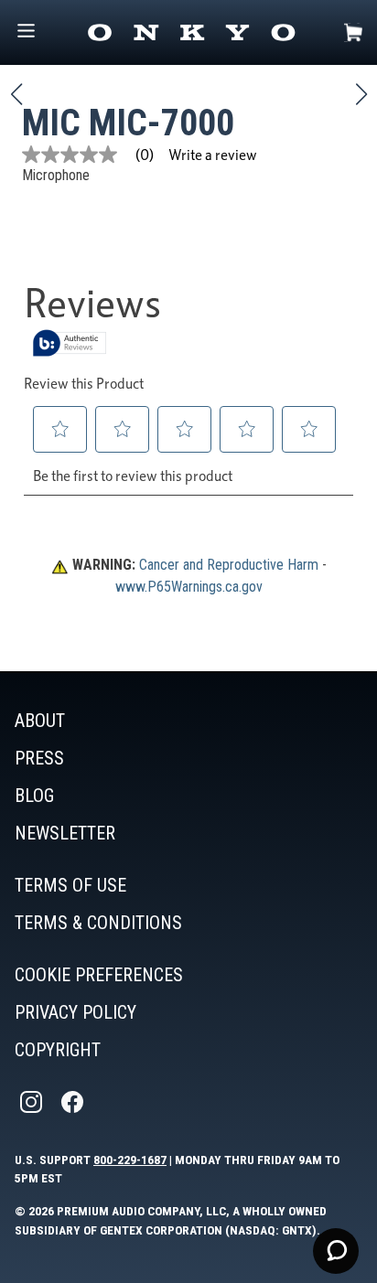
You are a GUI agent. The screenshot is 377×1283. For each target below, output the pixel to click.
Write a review (212, 154)
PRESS (39, 758)
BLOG (34, 796)
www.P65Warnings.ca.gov (189, 586)
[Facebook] (74, 1102)
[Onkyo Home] (191, 32)
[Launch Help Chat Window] (336, 1251)
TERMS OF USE (70, 885)
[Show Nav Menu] (26, 32)
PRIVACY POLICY (75, 1012)
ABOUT (40, 721)
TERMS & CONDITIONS (98, 923)
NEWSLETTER (65, 833)
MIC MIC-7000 (128, 123)
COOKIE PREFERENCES (99, 975)
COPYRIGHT (58, 1050)
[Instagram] (33, 1102)
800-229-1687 (130, 1159)
